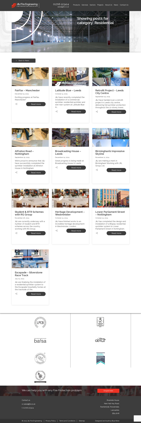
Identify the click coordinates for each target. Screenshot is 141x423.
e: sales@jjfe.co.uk (28, 404)
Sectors (93, 5)
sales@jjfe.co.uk (63, 7)
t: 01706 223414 (28, 408)
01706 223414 (61, 4)
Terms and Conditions (67, 421)
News (116, 5)
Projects (100, 5)
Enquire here (108, 391)
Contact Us (124, 5)
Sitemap (82, 421)
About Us (108, 5)
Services (85, 5)
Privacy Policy (51, 421)
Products (76, 5)
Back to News (24, 61)
